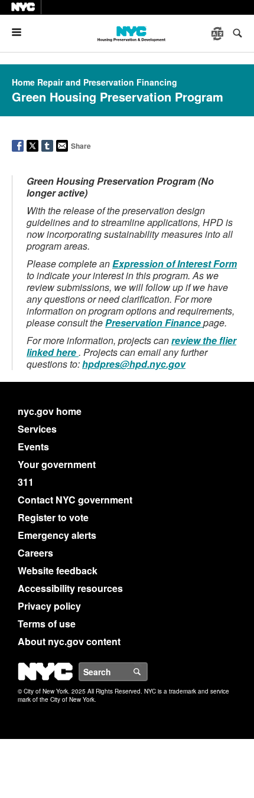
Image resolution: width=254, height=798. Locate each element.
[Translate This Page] (218, 33)
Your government (57, 464)
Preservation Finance (154, 322)
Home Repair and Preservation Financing (94, 82)
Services (37, 429)
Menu (21, 32)
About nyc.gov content (69, 641)
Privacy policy (49, 606)
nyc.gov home (50, 411)
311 (26, 482)
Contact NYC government (75, 499)
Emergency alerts (57, 535)
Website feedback (57, 570)
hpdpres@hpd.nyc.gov (133, 364)
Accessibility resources (70, 588)
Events (33, 446)
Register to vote (53, 517)
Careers (35, 553)
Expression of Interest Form (174, 263)
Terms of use (47, 623)
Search (147, 672)
